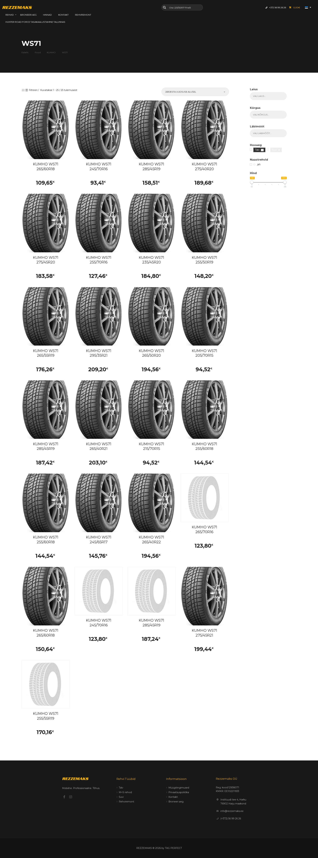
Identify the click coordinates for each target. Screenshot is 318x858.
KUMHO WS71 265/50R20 (151, 353)
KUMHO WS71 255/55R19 (45, 716)
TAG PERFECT (173, 848)
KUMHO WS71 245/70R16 (98, 166)
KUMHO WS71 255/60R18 (204, 446)
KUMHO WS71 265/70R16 (204, 529)
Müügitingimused (178, 787)
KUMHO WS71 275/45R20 (45, 260)
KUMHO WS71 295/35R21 (98, 353)
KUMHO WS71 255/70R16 (98, 260)
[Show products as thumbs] (23, 90)
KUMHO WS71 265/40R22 (151, 539)
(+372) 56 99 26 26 (230, 818)
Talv (121, 787)
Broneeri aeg (176, 801)
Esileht (25, 52)
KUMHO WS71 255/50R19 (204, 260)
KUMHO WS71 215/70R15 (151, 446)
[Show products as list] (27, 90)
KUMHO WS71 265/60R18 (45, 166)
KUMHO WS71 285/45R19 (151, 166)
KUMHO (51, 52)
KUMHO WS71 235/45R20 (151, 260)
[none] (308, 7)
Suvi (121, 796)
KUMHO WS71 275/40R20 (204, 166)
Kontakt (173, 796)
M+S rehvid (125, 792)
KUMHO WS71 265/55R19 (45, 353)
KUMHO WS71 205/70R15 (204, 353)
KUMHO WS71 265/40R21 (98, 446)
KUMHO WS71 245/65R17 (98, 539)
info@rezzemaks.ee (231, 811)
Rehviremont (126, 801)
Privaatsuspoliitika (178, 792)
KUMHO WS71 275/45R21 (204, 633)
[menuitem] (308, 7)
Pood (38, 52)
